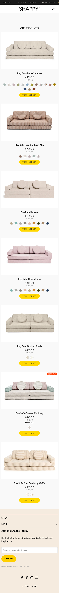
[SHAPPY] (29, 9)
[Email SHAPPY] (37, 577)
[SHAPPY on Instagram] (32, 577)
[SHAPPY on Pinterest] (27, 577)
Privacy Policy (25, 566)
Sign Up (8, 559)
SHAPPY (33, 586)
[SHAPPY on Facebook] (22, 577)
